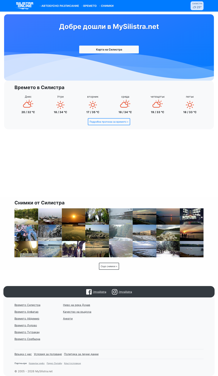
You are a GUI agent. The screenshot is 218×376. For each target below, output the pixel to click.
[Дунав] (97, 249)
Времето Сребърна (27, 339)
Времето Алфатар (26, 311)
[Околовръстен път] (121, 233)
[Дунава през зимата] (50, 249)
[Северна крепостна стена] (97, 233)
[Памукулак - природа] (168, 233)
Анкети (68, 318)
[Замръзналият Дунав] (144, 249)
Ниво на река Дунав (76, 305)
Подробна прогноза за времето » (109, 121)
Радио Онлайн (54, 363)
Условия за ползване (48, 354)
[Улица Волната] (168, 249)
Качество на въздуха (77, 311)
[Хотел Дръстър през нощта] (192, 216)
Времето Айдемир (26, 318)
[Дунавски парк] (97, 216)
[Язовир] (73, 233)
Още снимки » (109, 266)
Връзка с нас (23, 354)
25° (197, 6)
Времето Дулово (25, 325)
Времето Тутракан (27, 332)
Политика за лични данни (81, 354)
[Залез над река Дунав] (168, 216)
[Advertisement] (109, 165)
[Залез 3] (73, 216)
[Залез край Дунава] (192, 233)
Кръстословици (72, 363)
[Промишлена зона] (144, 233)
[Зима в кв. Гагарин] (121, 216)
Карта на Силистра (109, 49)
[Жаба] (26, 249)
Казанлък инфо (37, 363)
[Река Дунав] (50, 216)
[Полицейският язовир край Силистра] (26, 216)
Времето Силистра (27, 305)
